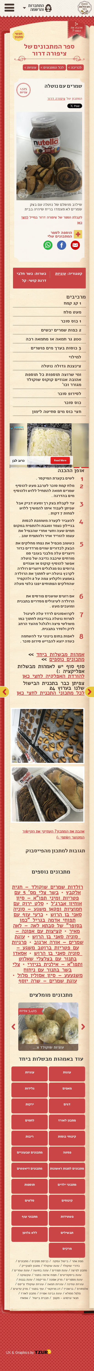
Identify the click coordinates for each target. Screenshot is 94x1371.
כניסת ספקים (40, 1261)
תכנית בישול (40, 1298)
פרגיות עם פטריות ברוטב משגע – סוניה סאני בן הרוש (47, 947)
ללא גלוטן (29, 1232)
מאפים (67, 1088)
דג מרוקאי (53, 1289)
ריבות (30, 1136)
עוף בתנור (37, 1289)
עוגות (67, 1072)
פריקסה (41, 1279)
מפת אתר (77, 1261)
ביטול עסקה (60, 1261)
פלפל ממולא (73, 1293)
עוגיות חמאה (55, 1284)
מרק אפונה (56, 1279)
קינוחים (67, 1200)
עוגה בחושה (41, 1270)
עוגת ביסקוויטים (70, 1275)
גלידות (29, 1088)
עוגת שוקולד (51, 1266)
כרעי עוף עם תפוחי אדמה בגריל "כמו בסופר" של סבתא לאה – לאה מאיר (47, 923)
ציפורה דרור (56, 98)
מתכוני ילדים (67, 1184)
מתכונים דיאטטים (29, 1168)
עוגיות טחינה (75, 1284)
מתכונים (23, 1261)
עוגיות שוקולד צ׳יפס (31, 1284)
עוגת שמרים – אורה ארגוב (49, 939)
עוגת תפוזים (60, 1270)
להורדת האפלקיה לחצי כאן (53, 676)
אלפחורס (82, 1289)
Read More (60, 460)
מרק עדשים (20, 1289)
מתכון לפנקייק (31, 1266)
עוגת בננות (25, 1279)
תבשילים (67, 1232)
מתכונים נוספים (66, 659)
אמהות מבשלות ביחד (60, 654)
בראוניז (68, 1289)
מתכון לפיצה (79, 1270)
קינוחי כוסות (67, 1136)
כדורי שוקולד (71, 1266)
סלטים (29, 1200)
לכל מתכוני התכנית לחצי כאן (50, 692)
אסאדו (24, 1298)
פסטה (67, 1152)
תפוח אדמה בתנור (45, 1275)
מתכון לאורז (67, 1120)
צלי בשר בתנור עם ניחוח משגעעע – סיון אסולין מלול (48, 969)
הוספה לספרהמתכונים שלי (59, 234)
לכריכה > (74, 67)
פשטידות (67, 1216)
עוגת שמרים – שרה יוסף (47, 980)
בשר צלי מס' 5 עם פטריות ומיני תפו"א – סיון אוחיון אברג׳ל (48, 898)
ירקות (30, 1104)
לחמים (29, 1120)
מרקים (67, 1248)
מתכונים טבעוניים (29, 1152)
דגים (67, 1104)
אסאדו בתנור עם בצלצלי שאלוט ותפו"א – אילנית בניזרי (48, 958)
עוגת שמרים (22, 1270)
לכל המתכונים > (52, 67)
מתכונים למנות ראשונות (67, 1168)
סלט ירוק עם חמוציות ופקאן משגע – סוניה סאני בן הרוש (47, 909)
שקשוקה (25, 1275)
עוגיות (60, 273)
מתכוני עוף (29, 1216)
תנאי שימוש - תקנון (65, 1298)
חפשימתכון (19, 35)
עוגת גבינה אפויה (50, 1293)
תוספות (29, 1184)
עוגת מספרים (74, 1279)
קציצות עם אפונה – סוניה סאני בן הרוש (48, 933)
